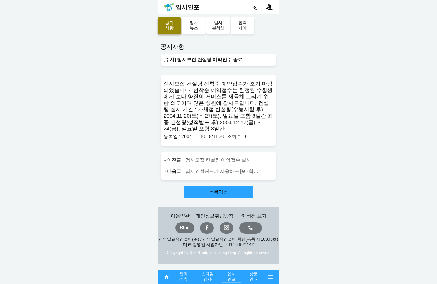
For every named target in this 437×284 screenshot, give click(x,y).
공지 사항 (169, 25)
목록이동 (218, 191)
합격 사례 (242, 25)
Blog (185, 227)
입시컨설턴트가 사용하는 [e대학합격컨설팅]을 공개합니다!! (224, 171)
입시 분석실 (218, 25)
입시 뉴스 (194, 25)
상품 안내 (253, 277)
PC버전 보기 (253, 215)
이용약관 (180, 215)
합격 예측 (183, 277)
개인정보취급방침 (215, 215)
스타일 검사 (207, 277)
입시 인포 (231, 277)
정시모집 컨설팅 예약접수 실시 (218, 159)
